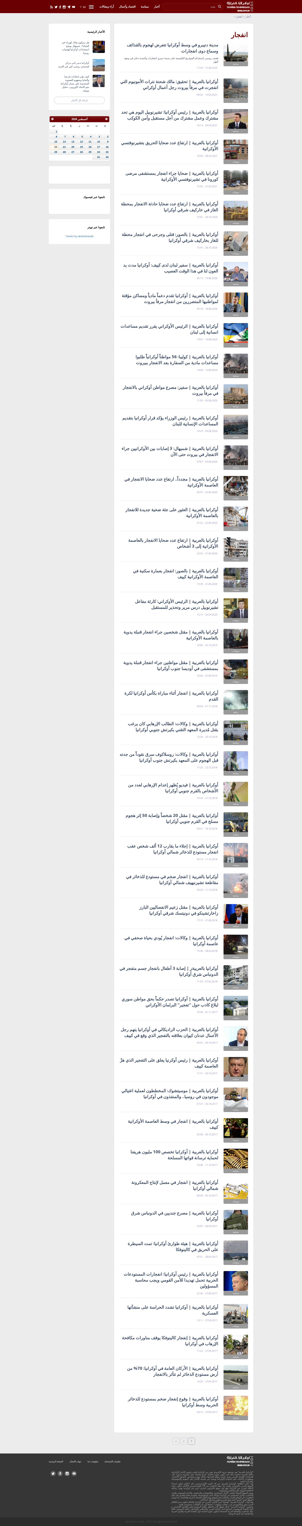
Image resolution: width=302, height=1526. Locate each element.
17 (98, 147)
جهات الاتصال (75, 1461)
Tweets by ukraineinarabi (79, 236)
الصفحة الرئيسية (56, 1461)
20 (72, 147)
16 (107, 147)
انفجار (239, 16)
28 (64, 152)
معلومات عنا (93, 1461)
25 (90, 152)
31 (98, 157)
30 (107, 157)
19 (81, 147)
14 (64, 141)
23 (107, 152)
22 (55, 147)
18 (90, 147)
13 (72, 141)
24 (98, 152)
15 (55, 141)
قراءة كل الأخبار (79, 100)
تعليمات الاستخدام (112, 1461)
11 (90, 141)
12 (81, 141)
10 (98, 141)
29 (55, 152)
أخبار (248, 16)
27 (72, 152)
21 (64, 147)
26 (81, 152)
